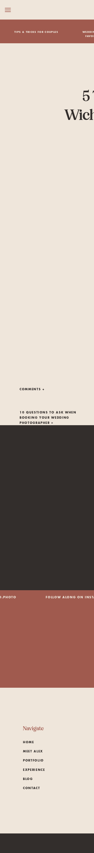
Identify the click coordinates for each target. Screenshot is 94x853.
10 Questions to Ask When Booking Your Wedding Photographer (48, 417)
